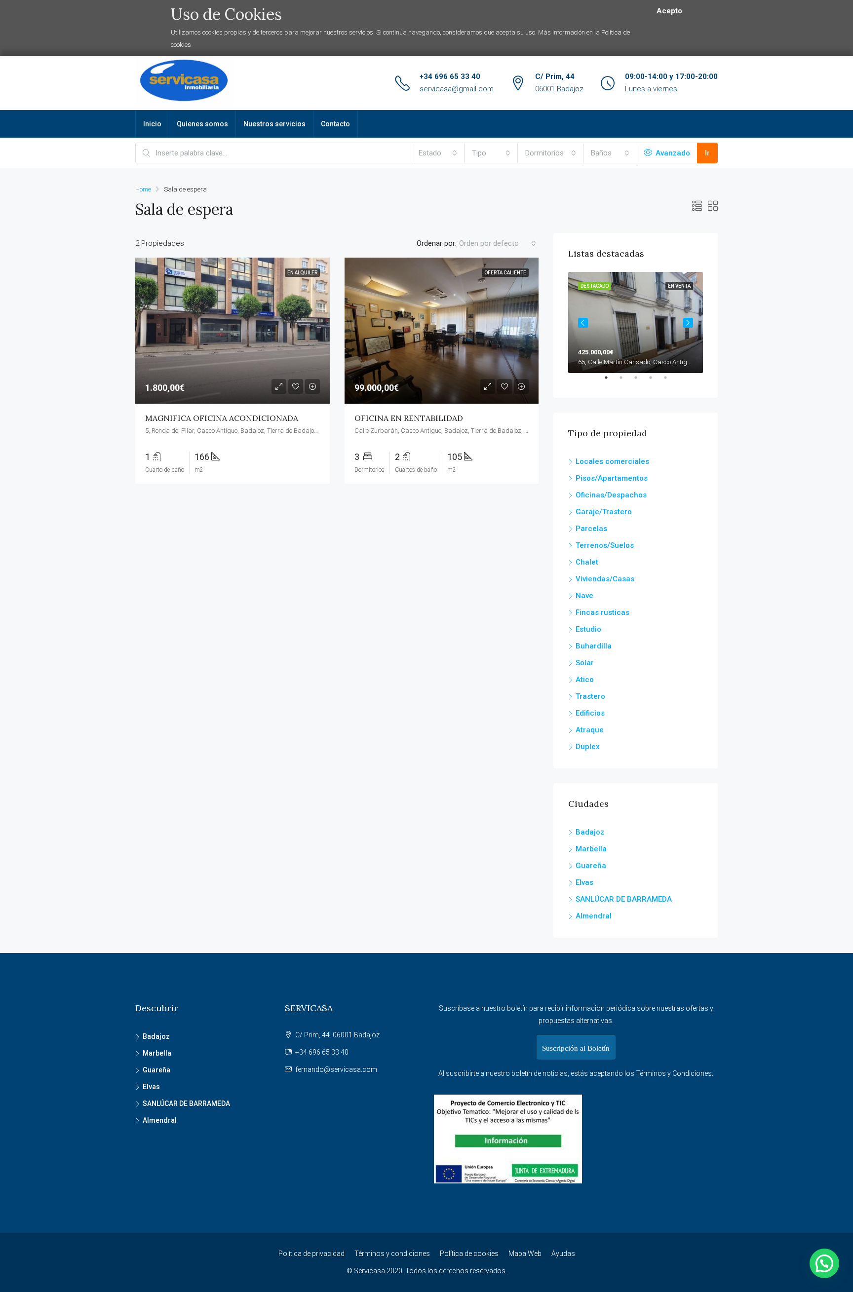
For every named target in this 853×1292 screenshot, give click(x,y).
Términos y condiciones (392, 1253)
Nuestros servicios (274, 124)
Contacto (335, 124)
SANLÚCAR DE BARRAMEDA (624, 899)
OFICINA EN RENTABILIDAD (408, 418)
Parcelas (591, 528)
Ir (707, 153)
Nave (584, 595)
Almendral (594, 916)
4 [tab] (655, 381)
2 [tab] (626, 381)
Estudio (588, 629)
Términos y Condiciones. (674, 1073)
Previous (583, 323)
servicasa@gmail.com (457, 88)
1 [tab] (611, 381)
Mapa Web (525, 1253)
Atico (585, 679)
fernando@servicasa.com (336, 1069)
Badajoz (590, 832)
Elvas (584, 882)
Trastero (590, 696)
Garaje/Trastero (604, 511)
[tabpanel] (635, 322)
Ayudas (563, 1253)
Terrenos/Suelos (605, 545)
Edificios (590, 713)
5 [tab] (670, 381)
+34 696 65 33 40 (450, 76)
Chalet (587, 562)
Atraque (590, 729)
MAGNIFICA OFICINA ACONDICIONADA (221, 418)
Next (688, 323)
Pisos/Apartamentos (612, 478)
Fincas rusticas (602, 612)
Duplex (588, 746)
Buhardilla (594, 646)
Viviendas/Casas (605, 578)
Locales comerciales (612, 461)
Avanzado (672, 153)
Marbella (591, 848)
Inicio (152, 124)
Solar (585, 662)
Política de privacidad (311, 1253)
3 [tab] (641, 381)
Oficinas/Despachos (611, 495)
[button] (824, 1263)
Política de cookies (469, 1253)
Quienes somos (202, 124)
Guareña (591, 865)
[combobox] (438, 153)
